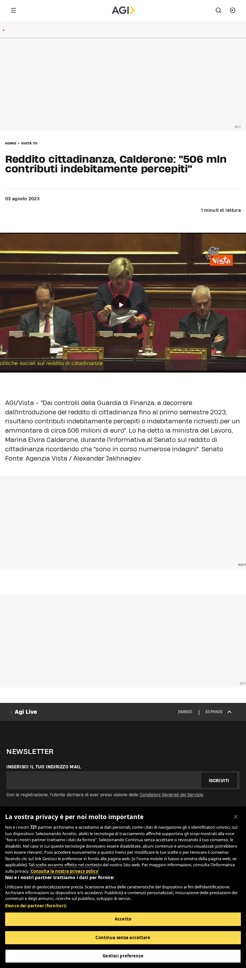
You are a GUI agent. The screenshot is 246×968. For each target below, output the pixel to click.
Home (10, 143)
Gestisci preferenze (122, 956)
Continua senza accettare (122, 937)
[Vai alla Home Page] (123, 10)
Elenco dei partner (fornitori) (35, 906)
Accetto (123, 919)
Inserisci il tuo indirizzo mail (43, 767)
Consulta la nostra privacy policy (64, 871)
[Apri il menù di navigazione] (13, 10)
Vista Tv (29, 143)
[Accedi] (232, 10)
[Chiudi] (236, 817)
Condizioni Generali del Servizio (171, 794)
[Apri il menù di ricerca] (218, 10)
